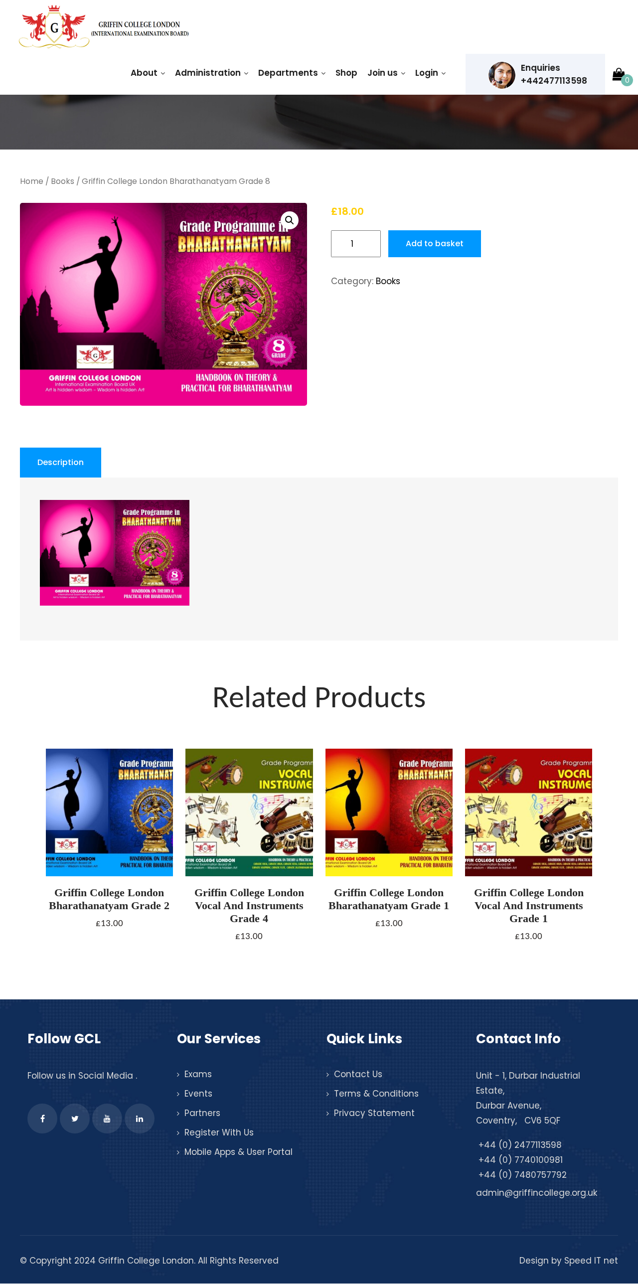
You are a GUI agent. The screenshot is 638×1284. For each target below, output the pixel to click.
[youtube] (107, 1118)
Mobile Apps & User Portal (238, 1152)
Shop (346, 73)
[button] (290, 220)
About (144, 73)
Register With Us (219, 1132)
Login (426, 73)
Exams (198, 1074)
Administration (208, 73)
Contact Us (358, 1074)
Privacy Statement (374, 1113)
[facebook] (42, 1118)
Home (31, 181)
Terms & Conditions (376, 1094)
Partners (202, 1113)
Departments (288, 73)
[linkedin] (140, 1118)
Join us (382, 73)
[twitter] (75, 1118)
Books (62, 181)
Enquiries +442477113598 (554, 74)
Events (198, 1094)
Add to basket (435, 243)
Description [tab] (60, 462)
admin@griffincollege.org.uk (536, 1193)
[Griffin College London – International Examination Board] (102, 27)
